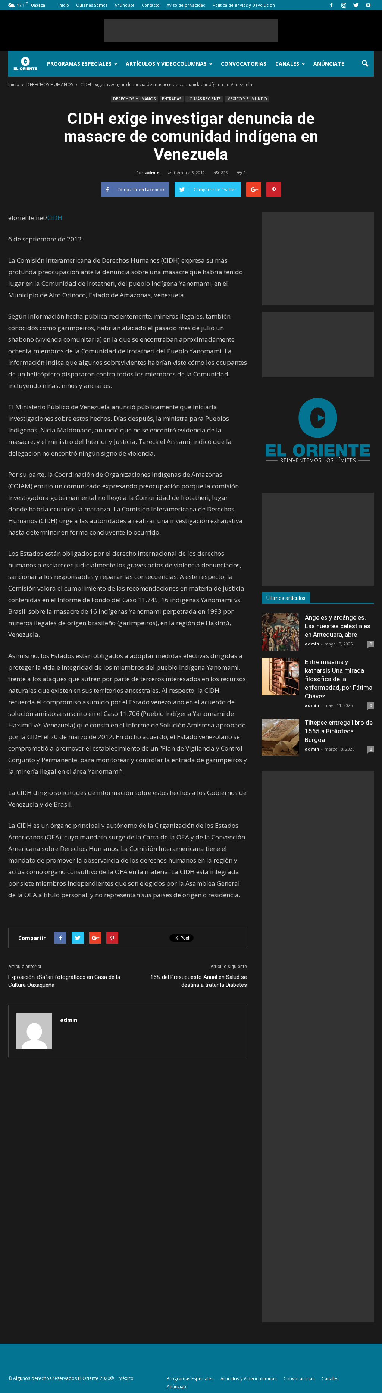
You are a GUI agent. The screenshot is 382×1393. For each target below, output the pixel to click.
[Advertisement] (191, 30)
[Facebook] (331, 5)
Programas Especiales (79, 63)
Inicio (63, 5)
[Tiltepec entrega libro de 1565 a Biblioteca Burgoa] (280, 737)
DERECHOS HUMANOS (134, 98)
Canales (287, 63)
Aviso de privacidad (186, 5)
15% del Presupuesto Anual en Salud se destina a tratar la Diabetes (198, 981)
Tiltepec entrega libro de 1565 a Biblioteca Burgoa (339, 731)
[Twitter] (355, 5)
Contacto (151, 5)
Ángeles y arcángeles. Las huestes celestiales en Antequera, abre (337, 626)
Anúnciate (125, 5)
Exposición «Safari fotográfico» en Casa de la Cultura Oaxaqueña (64, 981)
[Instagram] (343, 5)
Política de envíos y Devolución (244, 5)
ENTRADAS (171, 98)
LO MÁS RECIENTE (204, 98)
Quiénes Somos (91, 5)
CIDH (54, 217)
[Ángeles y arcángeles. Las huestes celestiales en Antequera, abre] (280, 632)
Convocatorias (243, 63)
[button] (365, 64)
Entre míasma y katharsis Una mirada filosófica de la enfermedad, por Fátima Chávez (338, 679)
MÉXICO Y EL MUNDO (247, 98)
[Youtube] (368, 5)
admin (152, 172)
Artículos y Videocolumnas (166, 63)
